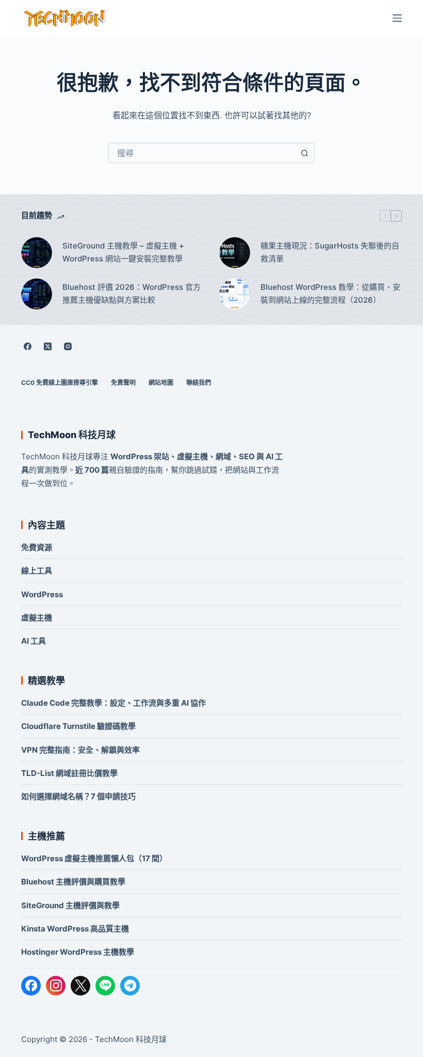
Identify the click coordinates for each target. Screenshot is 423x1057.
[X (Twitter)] (47, 346)
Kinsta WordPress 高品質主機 (75, 929)
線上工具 (36, 571)
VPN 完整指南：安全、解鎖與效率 (80, 750)
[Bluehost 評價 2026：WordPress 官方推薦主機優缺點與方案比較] (36, 293)
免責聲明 (123, 382)
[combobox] (202, 153)
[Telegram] (130, 986)
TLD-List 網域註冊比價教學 (69, 773)
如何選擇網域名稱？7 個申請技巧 (78, 796)
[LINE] (105, 986)
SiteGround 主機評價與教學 (70, 905)
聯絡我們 (198, 382)
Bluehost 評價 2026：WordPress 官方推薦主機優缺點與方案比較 (131, 293)
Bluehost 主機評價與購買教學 (73, 882)
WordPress (42, 594)
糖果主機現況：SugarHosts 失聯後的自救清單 (330, 252)
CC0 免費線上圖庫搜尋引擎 (59, 382)
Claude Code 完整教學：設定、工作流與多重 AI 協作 (113, 703)
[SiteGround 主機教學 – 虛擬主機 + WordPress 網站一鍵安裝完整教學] (36, 252)
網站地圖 (161, 382)
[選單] (397, 18)
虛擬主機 (36, 618)
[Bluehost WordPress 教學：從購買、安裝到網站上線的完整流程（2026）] (234, 293)
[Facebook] (27, 346)
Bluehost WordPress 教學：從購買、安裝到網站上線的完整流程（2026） (330, 293)
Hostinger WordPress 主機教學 (77, 952)
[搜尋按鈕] (304, 153)
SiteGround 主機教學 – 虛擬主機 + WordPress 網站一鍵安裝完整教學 (123, 252)
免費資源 (36, 547)
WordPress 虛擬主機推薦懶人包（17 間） (94, 858)
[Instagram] (67, 346)
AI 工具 (33, 641)
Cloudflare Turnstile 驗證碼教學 (78, 726)
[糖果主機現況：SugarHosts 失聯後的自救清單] (234, 252)
